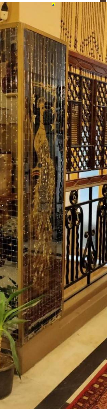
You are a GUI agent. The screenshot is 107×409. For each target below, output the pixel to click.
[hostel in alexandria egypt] (53, 4)
